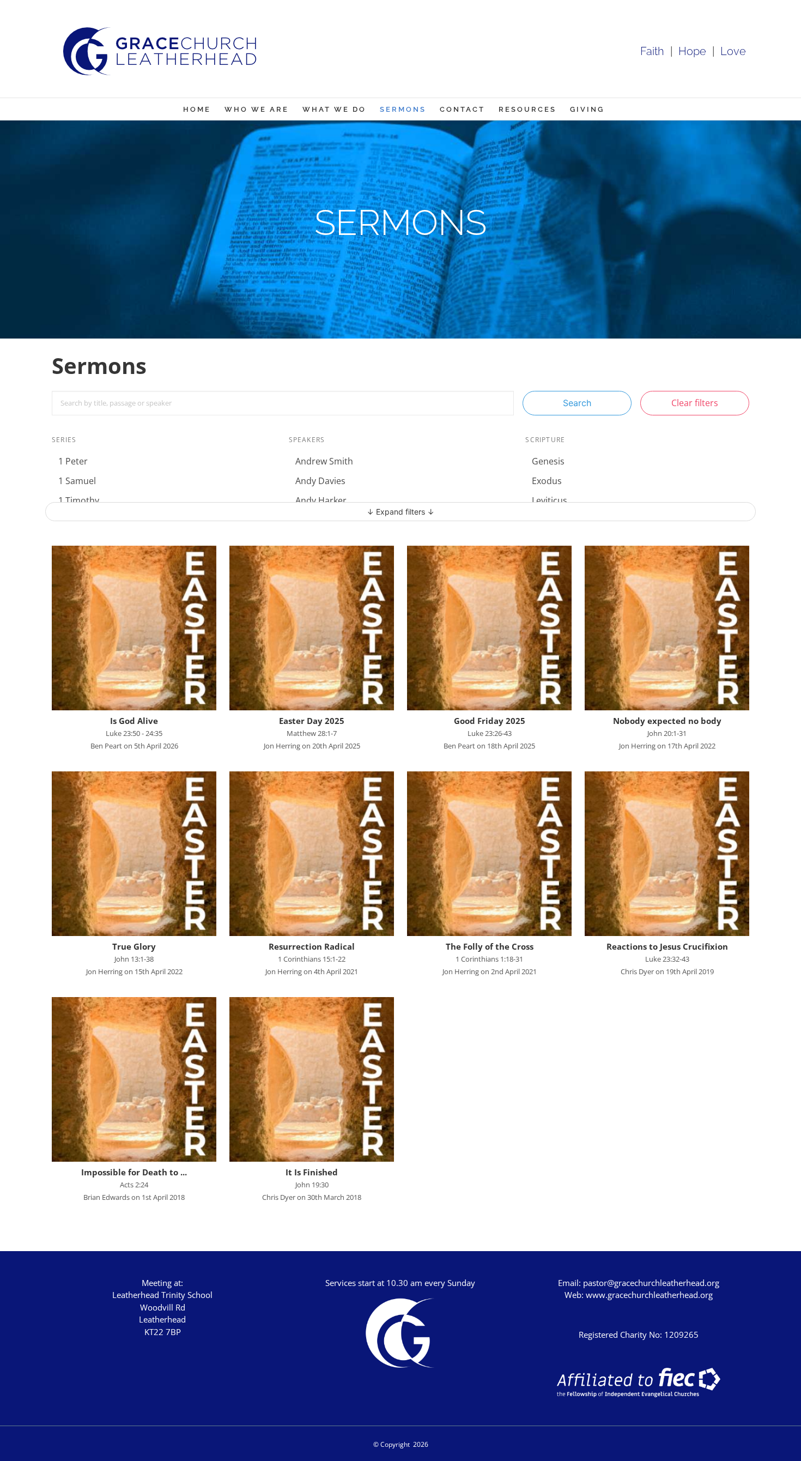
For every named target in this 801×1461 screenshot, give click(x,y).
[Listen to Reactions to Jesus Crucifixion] (667, 853)
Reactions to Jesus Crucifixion (667, 946)
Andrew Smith (324, 461)
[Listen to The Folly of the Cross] (489, 853)
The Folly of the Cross (489, 946)
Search (577, 402)
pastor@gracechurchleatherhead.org (651, 1282)
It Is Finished (312, 1172)
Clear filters (694, 403)
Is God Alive (134, 720)
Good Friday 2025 (489, 720)
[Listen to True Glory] (134, 853)
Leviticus (549, 500)
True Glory (134, 946)
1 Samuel (77, 481)
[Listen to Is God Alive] (134, 628)
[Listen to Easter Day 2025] (311, 628)
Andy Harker (321, 500)
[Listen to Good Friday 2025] (489, 628)
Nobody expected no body (667, 720)
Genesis (548, 461)
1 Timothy (78, 500)
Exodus (547, 481)
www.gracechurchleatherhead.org (649, 1294)
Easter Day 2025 (311, 720)
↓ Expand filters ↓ (400, 511)
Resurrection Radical (312, 946)
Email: (570, 1282)
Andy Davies (320, 481)
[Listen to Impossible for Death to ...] (134, 1079)
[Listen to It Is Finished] (311, 1079)
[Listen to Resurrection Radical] (311, 853)
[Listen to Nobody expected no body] (667, 628)
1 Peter (73, 461)
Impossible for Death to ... (134, 1172)
